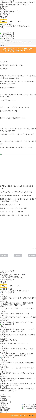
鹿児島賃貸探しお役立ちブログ (10, 11)
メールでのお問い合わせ (22, 26)
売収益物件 (3, 400)
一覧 (1, 294)
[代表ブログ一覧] (4, 45)
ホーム (2, 395)
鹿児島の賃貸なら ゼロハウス (18, 415)
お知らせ (3, 8)
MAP (24, 274)
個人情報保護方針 (5, 13)
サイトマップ (4, 15)
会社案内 (3, 405)
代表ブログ (3, 9)
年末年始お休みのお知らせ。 (9, 340)
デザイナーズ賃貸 (5, 396)
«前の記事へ (4, 255)
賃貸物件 (3, 398)
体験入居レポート (5, 403)
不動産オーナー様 (5, 402)
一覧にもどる (18, 255)
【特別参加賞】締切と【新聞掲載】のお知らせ (14, 313)
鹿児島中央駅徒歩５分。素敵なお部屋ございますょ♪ (16, 322)
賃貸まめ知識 (4, 6)
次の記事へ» (32, 255)
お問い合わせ (4, 410)
